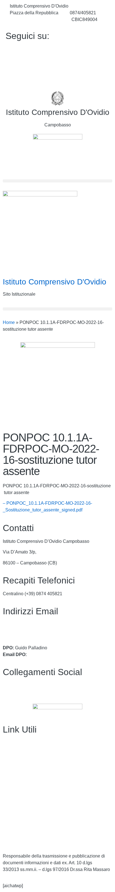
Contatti (10, 753)
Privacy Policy (17, 818)
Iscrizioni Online (19, 775)
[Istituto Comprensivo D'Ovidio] (57, 98)
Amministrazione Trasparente (32, 742)
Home (9, 322)
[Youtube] (57, 61)
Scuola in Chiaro (19, 796)
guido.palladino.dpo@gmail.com (60, 654)
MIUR (8, 764)
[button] (57, 180)
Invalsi (9, 807)
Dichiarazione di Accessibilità (32, 828)
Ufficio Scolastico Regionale (31, 786)
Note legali (13, 839)
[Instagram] (57, 74)
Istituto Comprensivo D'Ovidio (57, 112)
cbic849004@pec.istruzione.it (32, 631)
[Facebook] (57, 49)
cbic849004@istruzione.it (35, 19)
